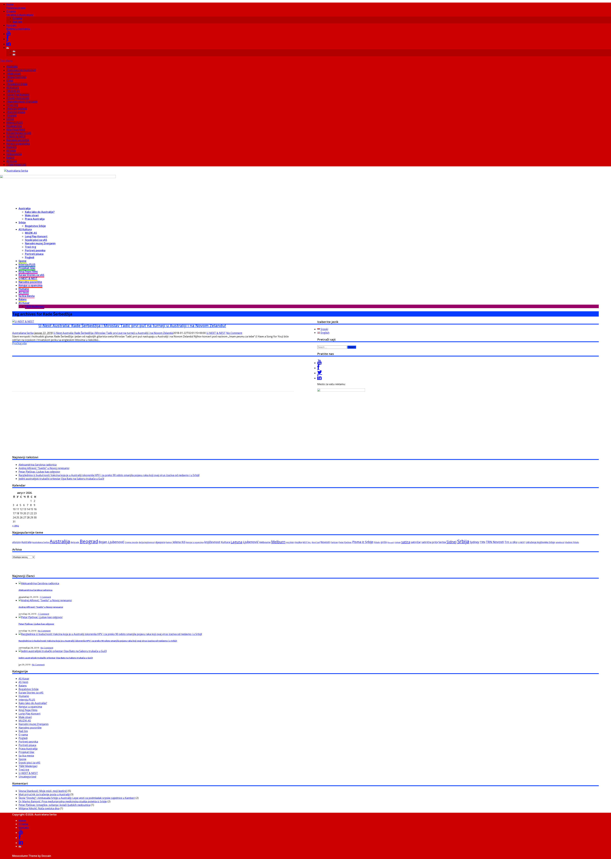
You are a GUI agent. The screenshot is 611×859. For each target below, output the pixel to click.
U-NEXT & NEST (16, 136)
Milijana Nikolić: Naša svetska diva (39, 808)
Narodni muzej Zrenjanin (23, 101)
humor (169, 542)
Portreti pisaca (16, 112)
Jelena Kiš (179, 542)
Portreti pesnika (17, 108)
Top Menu (6, 60)
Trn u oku (511, 542)
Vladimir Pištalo (572, 542)
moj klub (290, 542)
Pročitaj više (19, 343)
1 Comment (45, 597)
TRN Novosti (495, 542)
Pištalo (377, 542)
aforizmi (16, 542)
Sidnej (451, 541)
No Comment (234, 333)
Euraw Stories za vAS (18, 133)
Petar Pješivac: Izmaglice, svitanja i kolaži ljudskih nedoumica (54, 805)
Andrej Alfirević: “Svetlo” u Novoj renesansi (44, 468)
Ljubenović (251, 542)
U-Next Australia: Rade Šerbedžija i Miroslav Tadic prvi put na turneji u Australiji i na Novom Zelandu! (132, 325)
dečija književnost (147, 542)
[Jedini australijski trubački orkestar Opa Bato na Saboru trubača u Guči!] (63, 651)
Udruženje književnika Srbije (540, 542)
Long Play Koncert (18, 94)
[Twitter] (319, 373)
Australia (26, 542)
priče (384, 542)
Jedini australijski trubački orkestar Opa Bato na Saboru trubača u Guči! (61, 478)
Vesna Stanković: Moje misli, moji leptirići (43, 791)
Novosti (325, 542)
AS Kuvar (11, 161)
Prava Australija (17, 77)
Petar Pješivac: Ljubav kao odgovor (39, 471)
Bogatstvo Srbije (18, 84)
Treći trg (13, 105)
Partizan (334, 542)
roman (398, 542)
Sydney (474, 542)
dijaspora (160, 542)
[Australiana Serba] (16, 170)
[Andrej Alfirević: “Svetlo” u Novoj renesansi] (45, 600)
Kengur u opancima (18, 143)
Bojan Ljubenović (111, 542)
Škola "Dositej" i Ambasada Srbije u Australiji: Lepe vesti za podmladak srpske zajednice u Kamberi (77, 798)
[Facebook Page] (318, 368)
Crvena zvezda (131, 542)
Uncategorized (27, 776)
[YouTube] (8, 34)
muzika (298, 542)
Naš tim (17, 22)
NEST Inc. (306, 542)
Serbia (442, 542)
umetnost (560, 542)
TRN (482, 542)
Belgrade (75, 542)
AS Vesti (11, 150)
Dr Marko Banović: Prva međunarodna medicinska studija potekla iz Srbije (63, 801)
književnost (212, 542)
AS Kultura (12, 87)
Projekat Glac (14, 126)
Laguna (236, 542)
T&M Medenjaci (17, 164)
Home (15, 6)
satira (405, 542)
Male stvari (14, 73)
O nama (19, 13)
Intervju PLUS (14, 122)
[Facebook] (7, 39)
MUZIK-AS (14, 91)
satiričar (416, 542)
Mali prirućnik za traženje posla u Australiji (44, 794)
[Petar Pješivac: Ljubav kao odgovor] (41, 617)
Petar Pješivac (345, 542)
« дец (15, 525)
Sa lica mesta (14, 154)
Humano (11, 147)
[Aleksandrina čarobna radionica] (39, 583)
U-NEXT (521, 542)
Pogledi (12, 115)
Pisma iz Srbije (362, 542)
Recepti (390, 542)
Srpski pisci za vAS (18, 98)
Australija (12, 66)
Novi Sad (316, 542)
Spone (10, 119)
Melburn (278, 541)
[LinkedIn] (8, 44)
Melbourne (265, 542)
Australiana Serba (23, 333)
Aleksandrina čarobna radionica (37, 464)
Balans (10, 157)
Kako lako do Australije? (22, 70)
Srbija (9, 80)
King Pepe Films (15, 129)
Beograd (89, 541)
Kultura (225, 542)
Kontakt (18, 27)
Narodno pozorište (17, 140)
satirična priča (429, 542)
